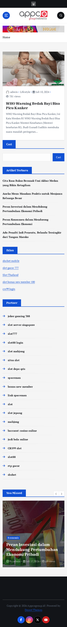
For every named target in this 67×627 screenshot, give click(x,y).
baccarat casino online (22, 430)
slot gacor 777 (11, 268)
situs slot (13, 360)
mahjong (13, 421)
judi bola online (18, 439)
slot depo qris (16, 369)
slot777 (12, 333)
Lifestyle (25, 92)
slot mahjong (16, 351)
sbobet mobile (11, 261)
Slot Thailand (10, 275)
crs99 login (9, 289)
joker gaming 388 (19, 316)
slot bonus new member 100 (19, 282)
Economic (13, 538)
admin (14, 92)
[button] (56, 494)
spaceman (14, 377)
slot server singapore (21, 325)
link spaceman (17, 395)
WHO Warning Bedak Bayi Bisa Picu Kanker (33, 105)
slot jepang (15, 413)
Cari (9, 144)
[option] (33, 534)
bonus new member (20, 386)
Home (6, 37)
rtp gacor (14, 466)
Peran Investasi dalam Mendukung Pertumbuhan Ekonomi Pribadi (32, 549)
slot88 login (15, 342)
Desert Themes (33, 610)
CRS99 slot (14, 448)
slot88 (12, 457)
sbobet (12, 474)
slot (10, 404)
